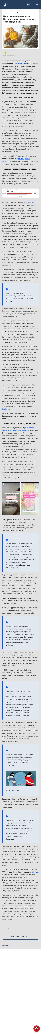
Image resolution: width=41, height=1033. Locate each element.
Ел (4, 928)
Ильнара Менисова (9, 55)
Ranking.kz (30, 203)
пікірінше (34, 872)
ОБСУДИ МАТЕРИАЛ (19, 936)
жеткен (18, 181)
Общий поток (7, 945)
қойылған (20, 159)
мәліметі (21, 64)
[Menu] (37, 4)
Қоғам (9, 928)
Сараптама (18, 928)
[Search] (32, 4)
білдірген (5, 409)
